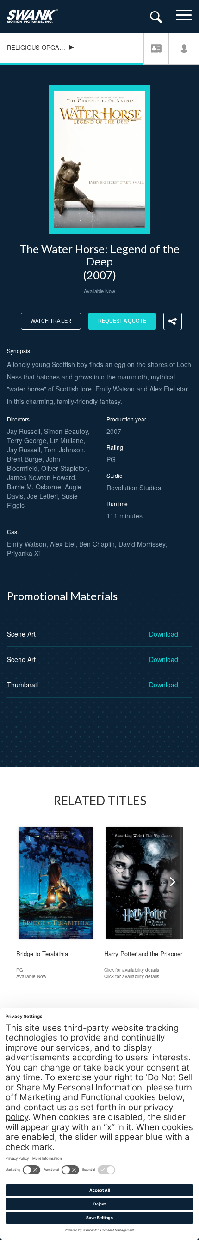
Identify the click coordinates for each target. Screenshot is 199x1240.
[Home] (39, 16)
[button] (169, 883)
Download (163, 633)
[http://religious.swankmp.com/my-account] (183, 48)
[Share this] (172, 321)
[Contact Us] (155, 48)
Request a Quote (122, 321)
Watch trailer (51, 321)
